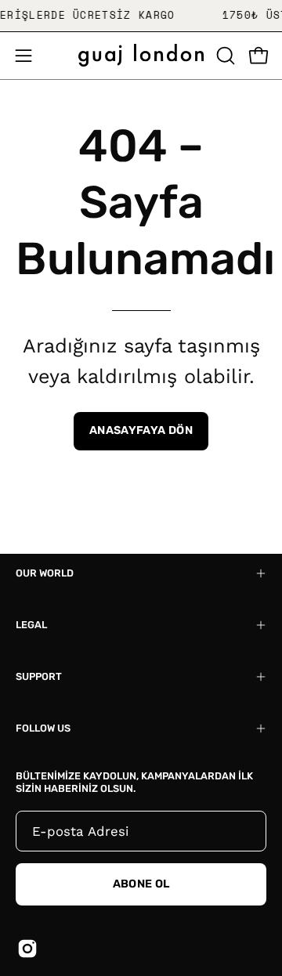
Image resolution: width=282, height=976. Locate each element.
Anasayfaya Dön (141, 430)
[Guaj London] (141, 55)
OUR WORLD (45, 573)
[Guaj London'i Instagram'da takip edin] (27, 948)
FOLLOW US (43, 728)
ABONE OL (141, 884)
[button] (224, 56)
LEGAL (31, 625)
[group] (141, 15)
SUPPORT (39, 676)
